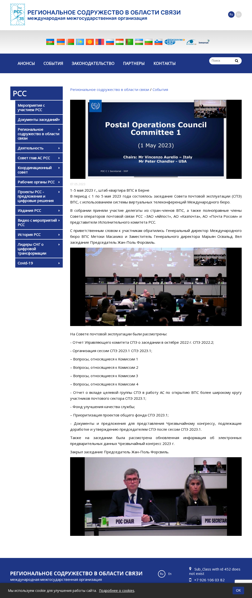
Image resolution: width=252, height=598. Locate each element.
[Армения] (61, 42)
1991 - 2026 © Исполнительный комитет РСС (56, 582)
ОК (238, 590)
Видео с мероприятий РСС (37, 222)
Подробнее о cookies (116, 590)
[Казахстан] (80, 42)
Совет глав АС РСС (34, 157)
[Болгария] (149, 42)
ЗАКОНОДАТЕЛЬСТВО (93, 63)
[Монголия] (99, 42)
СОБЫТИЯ (53, 63)
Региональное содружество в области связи (38, 134)
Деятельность (31, 147)
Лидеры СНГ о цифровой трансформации (32, 249)
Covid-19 (25, 262)
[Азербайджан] (50, 42)
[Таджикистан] (120, 42)
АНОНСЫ (26, 63)
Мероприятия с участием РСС (31, 107)
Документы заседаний (38, 119)
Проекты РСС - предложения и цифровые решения (36, 196)
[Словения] (158, 42)
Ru (231, 14)
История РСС (29, 234)
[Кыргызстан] (90, 42)
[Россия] (110, 42)
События (160, 89)
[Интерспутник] (174, 42)
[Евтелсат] (191, 42)
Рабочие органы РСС (36, 181)
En (238, 14)
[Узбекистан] (139, 42)
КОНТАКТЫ (165, 63)
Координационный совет (35, 169)
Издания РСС (29, 210)
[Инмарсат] (204, 42)
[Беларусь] (70, 42)
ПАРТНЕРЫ (134, 63)
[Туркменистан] (129, 42)
